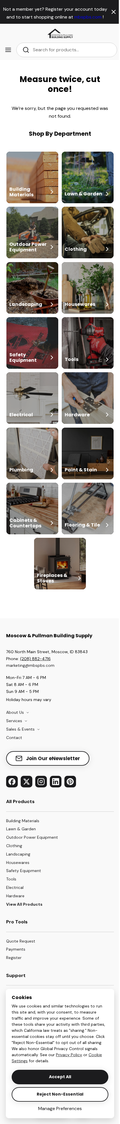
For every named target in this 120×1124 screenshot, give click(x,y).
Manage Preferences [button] (60, 1108)
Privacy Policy (69, 1054)
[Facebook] (12, 781)
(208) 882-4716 (35, 658)
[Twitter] (26, 781)
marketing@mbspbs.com (30, 665)
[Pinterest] (70, 781)
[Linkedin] (55, 781)
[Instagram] (41, 781)
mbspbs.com (88, 17)
